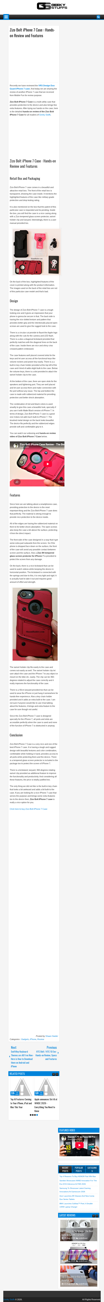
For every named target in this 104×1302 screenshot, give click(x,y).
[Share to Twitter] (27, 1080)
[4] (37, 1115)
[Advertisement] (31, 60)
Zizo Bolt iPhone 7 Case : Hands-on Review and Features (32, 32)
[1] (30, 1115)
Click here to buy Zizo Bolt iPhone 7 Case (28, 809)
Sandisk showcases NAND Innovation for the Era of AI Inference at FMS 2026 (21, 1103)
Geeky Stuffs (45, 115)
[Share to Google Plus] (30, 1080)
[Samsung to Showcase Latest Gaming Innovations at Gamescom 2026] (46, 1087)
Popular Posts (79, 1169)
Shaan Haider (51, 1036)
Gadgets (25, 1039)
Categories (92, 1169)
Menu (6, 17)
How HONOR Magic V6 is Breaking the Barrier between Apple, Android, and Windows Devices (78, 1276)
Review (40, 1039)
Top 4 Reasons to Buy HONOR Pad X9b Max (77, 1176)
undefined (82, 1238)
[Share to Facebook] (25, 1080)
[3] (35, 1115)
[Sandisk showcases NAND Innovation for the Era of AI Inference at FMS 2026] (21, 1087)
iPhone (33, 1039)
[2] (33, 1115)
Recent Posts (65, 1169)
